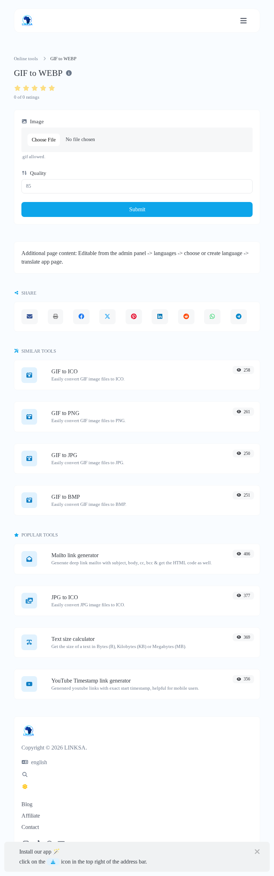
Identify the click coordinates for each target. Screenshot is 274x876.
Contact (30, 827)
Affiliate (30, 816)
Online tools (26, 58)
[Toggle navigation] (243, 21)
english (38, 762)
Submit (137, 209)
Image (36, 121)
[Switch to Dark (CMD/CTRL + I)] (25, 787)
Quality (37, 173)
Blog (26, 804)
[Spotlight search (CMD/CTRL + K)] (25, 774)
